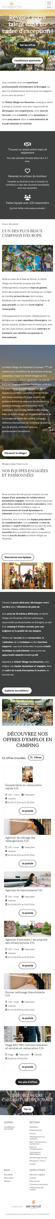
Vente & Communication (36, 1148)
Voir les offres (27, 45)
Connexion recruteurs (39, 1184)
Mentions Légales (37, 1174)
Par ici (27, 1109)
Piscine (33, 1133)
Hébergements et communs (37, 1137)
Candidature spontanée (27, 60)
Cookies (33, 1178)
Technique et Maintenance (35, 1153)
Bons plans (8, 1178)
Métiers (7, 1181)
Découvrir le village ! (16, 453)
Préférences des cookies (37, 1188)
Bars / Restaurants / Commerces (38, 1143)
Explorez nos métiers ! (17, 690)
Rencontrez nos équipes (18, 557)
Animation (34, 1127)
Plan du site (35, 1181)
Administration (36, 1130)
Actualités (8, 1174)
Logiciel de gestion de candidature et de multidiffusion (27, 1214)
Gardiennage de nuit (38, 1157)
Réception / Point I (38, 1160)
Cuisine (33, 1164)
